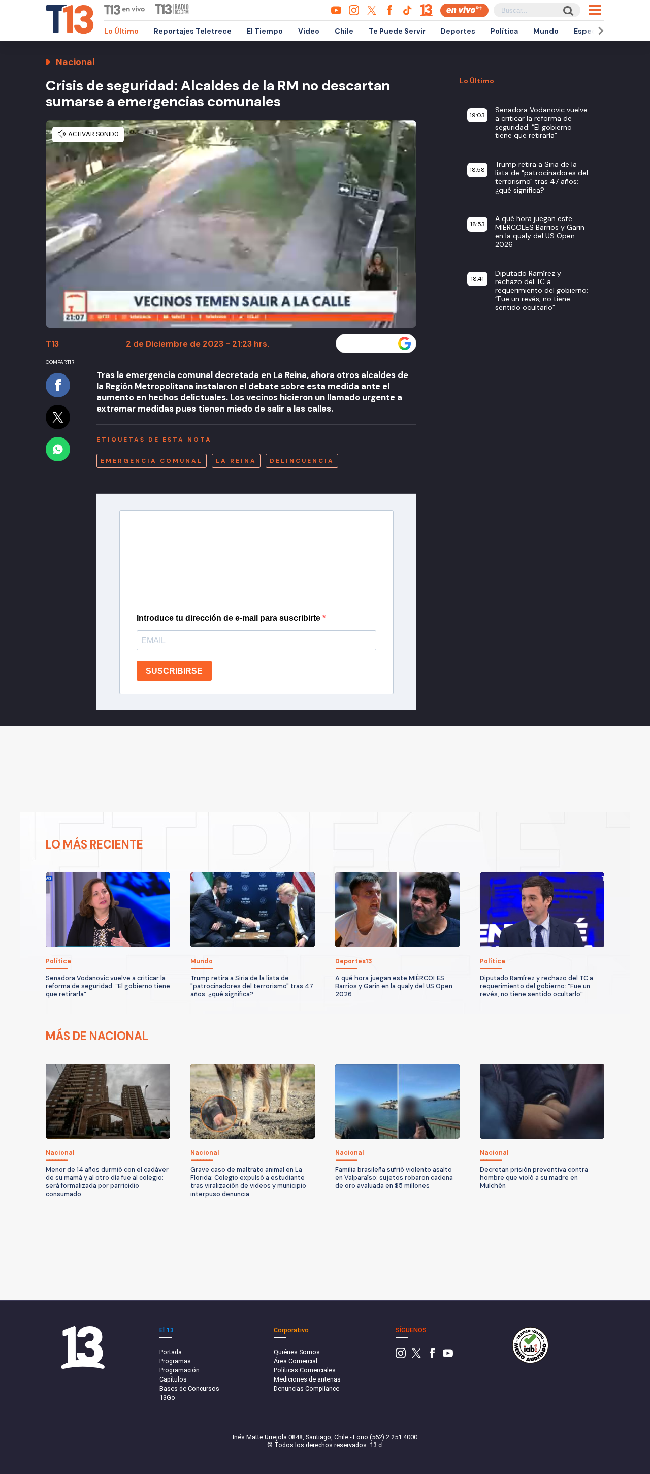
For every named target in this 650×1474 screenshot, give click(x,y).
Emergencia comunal (152, 461)
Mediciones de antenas (307, 1379)
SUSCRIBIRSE (174, 671)
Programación (179, 1370)
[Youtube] (448, 1356)
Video (308, 31)
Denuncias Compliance (306, 1388)
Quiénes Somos (297, 1352)
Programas (175, 1361)
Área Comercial (295, 1361)
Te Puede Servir (397, 31)
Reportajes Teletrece (193, 31)
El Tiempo (265, 31)
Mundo (546, 31)
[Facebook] (432, 1356)
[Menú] (595, 10)
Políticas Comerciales (305, 1370)
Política (504, 31)
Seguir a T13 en (368, 343)
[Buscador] (567, 10)
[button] (599, 31)
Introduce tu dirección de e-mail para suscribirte (229, 618)
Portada (170, 1352)
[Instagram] (401, 1356)
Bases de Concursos (189, 1388)
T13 (52, 343)
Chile (344, 31)
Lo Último (121, 31)
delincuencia (302, 461)
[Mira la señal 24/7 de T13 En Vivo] (464, 10)
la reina (236, 461)
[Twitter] (416, 1356)
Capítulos (173, 1379)
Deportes (458, 31)
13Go (167, 1397)
